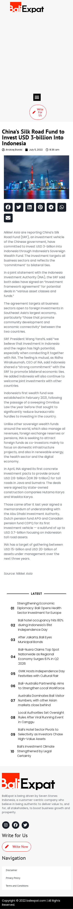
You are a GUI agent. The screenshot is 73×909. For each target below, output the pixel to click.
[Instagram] (6, 825)
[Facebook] (15, 825)
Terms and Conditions (17, 885)
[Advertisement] (36, 53)
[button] (37, 97)
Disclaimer (11, 870)
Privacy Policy (13, 878)
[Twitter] (25, 825)
